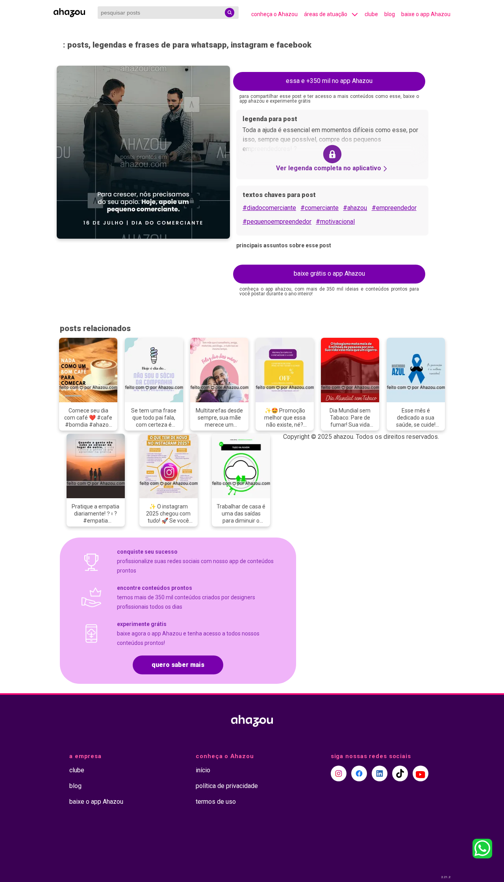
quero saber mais (178, 664)
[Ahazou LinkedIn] (379, 773)
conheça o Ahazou (274, 14)
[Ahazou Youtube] (420, 773)
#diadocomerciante (269, 208)
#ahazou (355, 208)
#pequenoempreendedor (277, 221)
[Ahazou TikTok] (400, 773)
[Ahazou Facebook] (359, 773)
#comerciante (319, 208)
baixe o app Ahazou (425, 14)
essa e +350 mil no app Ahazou (329, 81)
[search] (229, 12)
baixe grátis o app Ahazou (329, 273)
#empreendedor (394, 208)
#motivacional (335, 221)
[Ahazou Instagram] (338, 773)
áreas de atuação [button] (325, 14)
